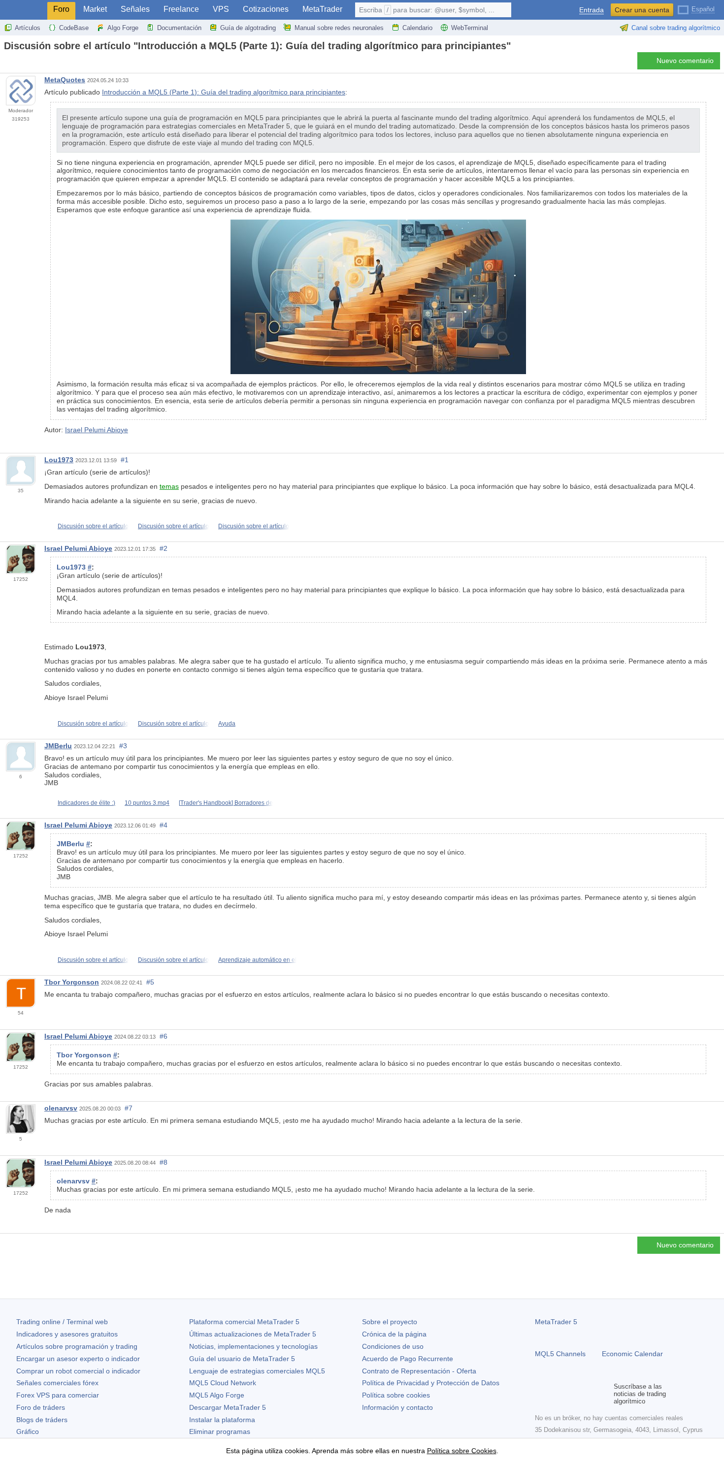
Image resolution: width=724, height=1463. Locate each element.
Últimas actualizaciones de (252, 1334)
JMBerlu (58, 746)
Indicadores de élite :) (86, 802)
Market (95, 9)
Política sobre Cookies (461, 1451)
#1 (125, 460)
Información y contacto (397, 1407)
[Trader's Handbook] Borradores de (226, 802)
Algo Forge (122, 28)
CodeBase (74, 28)
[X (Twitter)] (572, 1393)
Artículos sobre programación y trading (76, 1346)
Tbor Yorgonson (71, 982)
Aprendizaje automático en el (257, 959)
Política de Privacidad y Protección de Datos (430, 1383)
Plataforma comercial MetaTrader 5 (244, 1322)
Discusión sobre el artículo (93, 526)
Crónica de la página (394, 1334)
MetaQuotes (64, 80)
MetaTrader (322, 9)
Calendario (417, 28)
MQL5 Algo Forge (216, 1395)
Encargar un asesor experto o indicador (78, 1359)
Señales (135, 9)
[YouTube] (588, 1393)
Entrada (591, 10)
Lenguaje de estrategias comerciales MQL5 (257, 1371)
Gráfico (27, 1431)
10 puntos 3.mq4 (147, 802)
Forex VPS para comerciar (57, 1395)
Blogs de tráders (41, 1420)
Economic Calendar (632, 1354)
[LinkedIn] (604, 1393)
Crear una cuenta (642, 10)
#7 (128, 1108)
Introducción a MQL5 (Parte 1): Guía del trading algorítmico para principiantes (223, 92)
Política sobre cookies (396, 1395)
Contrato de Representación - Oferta (419, 1371)
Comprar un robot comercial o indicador (78, 1371)
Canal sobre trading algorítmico (675, 28)
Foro (61, 9)
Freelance (181, 9)
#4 (163, 825)
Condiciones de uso (393, 1346)
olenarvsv (60, 1108)
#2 (163, 548)
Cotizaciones (266, 9)
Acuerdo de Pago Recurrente (407, 1359)
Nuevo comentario (685, 60)
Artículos (27, 28)
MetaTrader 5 (556, 1322)
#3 (123, 746)
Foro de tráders (40, 1407)
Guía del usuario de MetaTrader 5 (242, 1359)
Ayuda (226, 723)
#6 (163, 1036)
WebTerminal (469, 28)
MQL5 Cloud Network (222, 1383)
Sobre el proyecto (389, 1322)
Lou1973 (58, 460)
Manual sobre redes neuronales (339, 28)
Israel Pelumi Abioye (96, 430)
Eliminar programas (219, 1431)
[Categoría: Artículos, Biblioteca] (19, 63)
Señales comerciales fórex (57, 1383)
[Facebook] (541, 1393)
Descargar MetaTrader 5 (227, 1407)
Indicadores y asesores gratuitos (67, 1334)
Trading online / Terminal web (62, 1322)
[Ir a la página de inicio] (7, 63)
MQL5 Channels (560, 1354)
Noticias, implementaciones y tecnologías (253, 1346)
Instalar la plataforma (222, 1420)
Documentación (179, 28)
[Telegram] (556, 1393)
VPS (221, 9)
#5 (150, 982)
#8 (163, 1162)
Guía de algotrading (248, 28)
